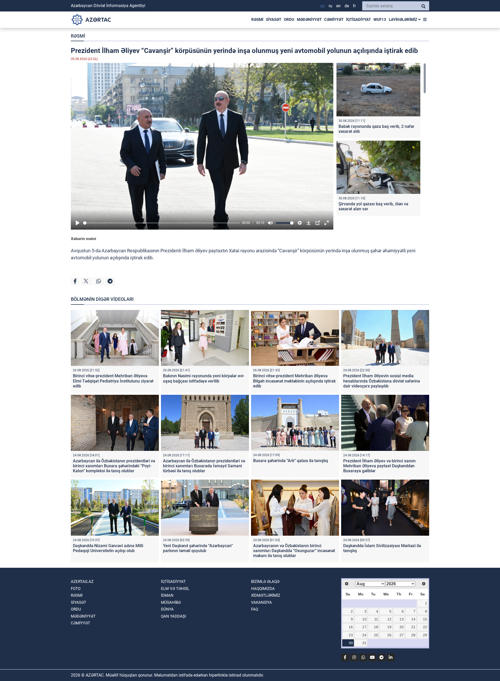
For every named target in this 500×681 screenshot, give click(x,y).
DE (347, 5)
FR (354, 5)
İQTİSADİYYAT (358, 19)
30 (351, 643)
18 (376, 627)
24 (364, 635)
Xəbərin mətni (83, 238)
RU (330, 5)
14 (413, 619)
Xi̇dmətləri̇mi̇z (265, 595)
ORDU (289, 19)
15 (425, 619)
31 (364, 643)
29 (425, 635)
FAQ (254, 609)
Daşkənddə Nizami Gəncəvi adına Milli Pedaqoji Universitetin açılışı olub (108, 548)
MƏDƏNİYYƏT (309, 19)
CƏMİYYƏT (333, 19)
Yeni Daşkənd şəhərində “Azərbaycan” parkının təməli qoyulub (198, 548)
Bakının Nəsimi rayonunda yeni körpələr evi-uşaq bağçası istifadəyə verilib (204, 378)
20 (401, 627)
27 (401, 635)
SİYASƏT (273, 19)
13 (401, 619)
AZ (322, 5)
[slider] (161, 222)
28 (413, 635)
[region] (381, 140)
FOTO (75, 588)
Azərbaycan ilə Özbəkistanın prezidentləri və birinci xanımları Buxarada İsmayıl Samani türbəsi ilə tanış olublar (204, 465)
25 (376, 635)
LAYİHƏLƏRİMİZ (403, 19)
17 (364, 627)
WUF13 (379, 19)
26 (389, 635)
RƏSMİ (257, 19)
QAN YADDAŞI (173, 616)
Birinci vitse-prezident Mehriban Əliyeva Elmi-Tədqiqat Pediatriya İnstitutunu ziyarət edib (113, 380)
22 (425, 627)
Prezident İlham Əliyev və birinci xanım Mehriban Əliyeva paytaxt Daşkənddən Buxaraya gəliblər (379, 465)
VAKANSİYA (261, 602)
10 (364, 619)
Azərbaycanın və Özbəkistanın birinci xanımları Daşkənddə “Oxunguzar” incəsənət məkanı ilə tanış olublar (294, 550)
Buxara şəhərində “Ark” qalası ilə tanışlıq (290, 460)
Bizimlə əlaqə (265, 581)
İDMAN (167, 595)
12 (389, 619)
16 (351, 627)
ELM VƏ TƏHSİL (175, 588)
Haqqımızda (263, 588)
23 (351, 635)
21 (413, 627)
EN (338, 5)
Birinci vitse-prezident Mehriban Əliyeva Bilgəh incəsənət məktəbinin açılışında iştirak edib (294, 380)
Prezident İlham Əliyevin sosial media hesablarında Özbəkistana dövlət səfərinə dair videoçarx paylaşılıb (381, 380)
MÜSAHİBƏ (171, 602)
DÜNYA (167, 609)
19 (389, 627)
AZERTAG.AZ (82, 581)
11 (376, 619)
